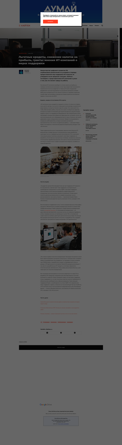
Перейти (50, 21)
